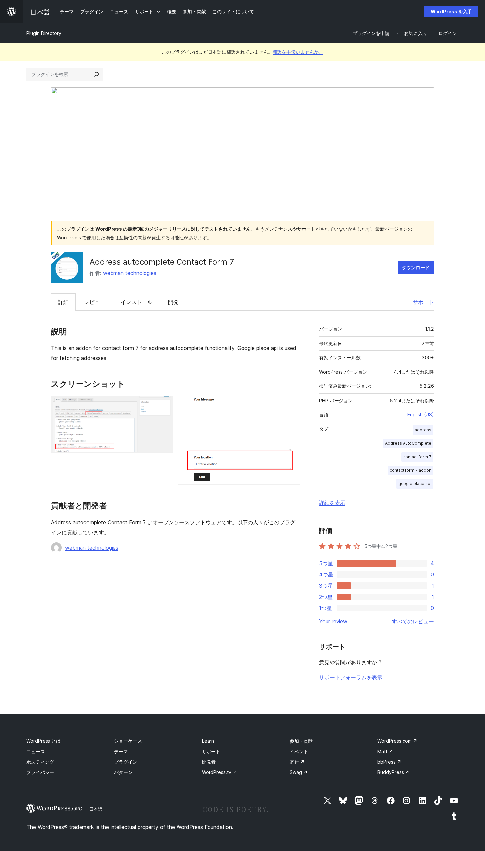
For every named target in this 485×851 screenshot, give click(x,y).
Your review (333, 621)
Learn (208, 741)
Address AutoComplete (408, 443)
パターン (123, 772)
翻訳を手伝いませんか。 (298, 52)
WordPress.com (397, 741)
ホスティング (40, 762)
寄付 (297, 762)
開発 (173, 302)
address (423, 429)
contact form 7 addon (410, 470)
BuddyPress (393, 772)
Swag (298, 772)
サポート (423, 302)
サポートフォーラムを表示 (350, 677)
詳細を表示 (332, 502)
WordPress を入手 (451, 11)
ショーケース (128, 741)
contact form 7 (417, 456)
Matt (385, 751)
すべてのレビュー (413, 621)
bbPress (389, 762)
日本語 (95, 809)
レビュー (94, 302)
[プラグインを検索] (96, 74)
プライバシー (40, 772)
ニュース (35, 751)
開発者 (209, 762)
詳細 (63, 302)
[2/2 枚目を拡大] (291, 404)
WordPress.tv (219, 772)
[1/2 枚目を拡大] (164, 404)
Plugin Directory (43, 33)
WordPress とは (43, 741)
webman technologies (129, 273)
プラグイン (125, 762)
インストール (136, 302)
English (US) (420, 414)
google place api (414, 483)
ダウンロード (416, 267)
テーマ (121, 751)
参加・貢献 (301, 741)
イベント (299, 751)
